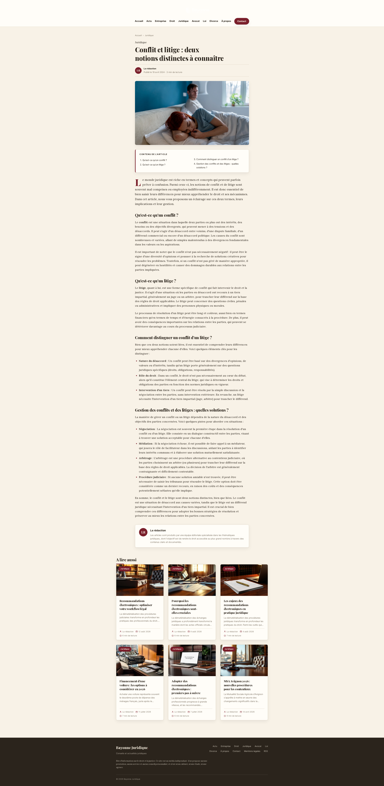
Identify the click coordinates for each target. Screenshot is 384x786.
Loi (204, 21)
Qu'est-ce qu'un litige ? (153, 164)
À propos (226, 21)
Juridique (183, 21)
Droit (172, 21)
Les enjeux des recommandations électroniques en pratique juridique (236, 607)
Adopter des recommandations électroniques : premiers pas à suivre (186, 687)
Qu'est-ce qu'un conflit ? (154, 160)
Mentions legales (252, 751)
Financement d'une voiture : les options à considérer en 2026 (133, 685)
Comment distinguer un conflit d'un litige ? (217, 159)
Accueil (139, 21)
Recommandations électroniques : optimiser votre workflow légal (136, 605)
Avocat (196, 21)
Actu (149, 21)
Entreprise (160, 21)
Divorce (214, 21)
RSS (266, 751)
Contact (241, 21)
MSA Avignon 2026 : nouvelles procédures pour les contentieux (238, 685)
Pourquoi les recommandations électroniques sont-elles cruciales (184, 607)
